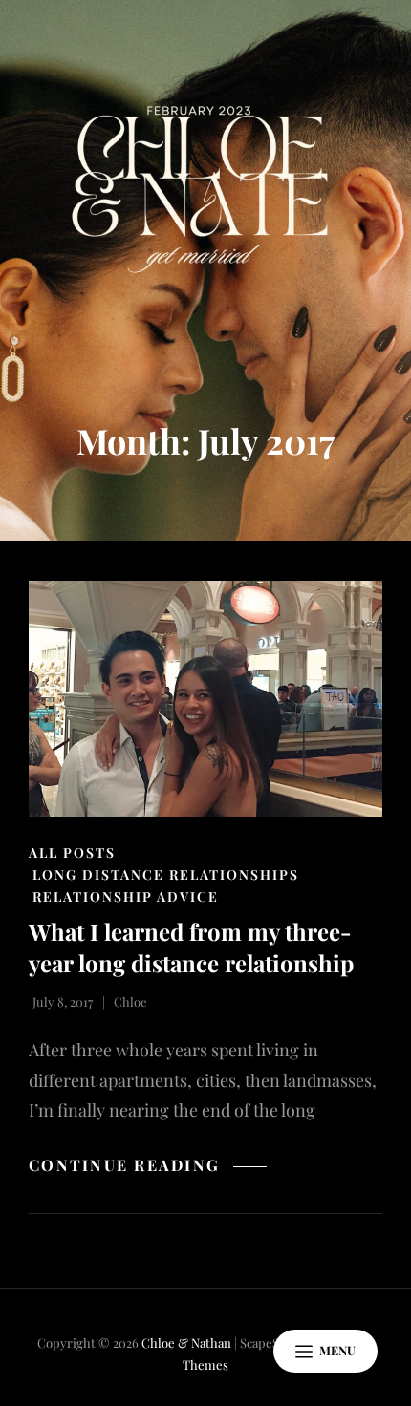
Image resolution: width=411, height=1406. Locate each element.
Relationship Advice (125, 896)
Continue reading (148, 1165)
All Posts (72, 852)
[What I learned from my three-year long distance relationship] (205, 699)
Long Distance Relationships (165, 874)
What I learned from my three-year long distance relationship (191, 947)
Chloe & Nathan (186, 1342)
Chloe (130, 1001)
